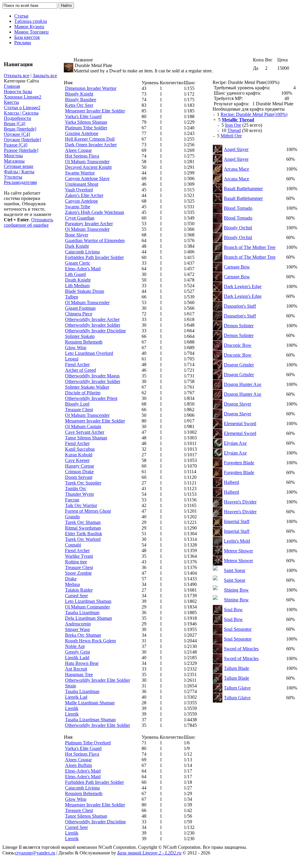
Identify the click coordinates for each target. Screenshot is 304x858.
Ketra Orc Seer (79, 105)
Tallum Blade (236, 668)
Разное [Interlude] (21, 150)
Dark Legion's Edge (243, 286)
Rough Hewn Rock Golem (90, 640)
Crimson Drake (79, 471)
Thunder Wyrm (79, 494)
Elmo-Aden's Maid (83, 268)
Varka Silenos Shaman (86, 122)
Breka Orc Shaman (83, 635)
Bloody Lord (77, 403)
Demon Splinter (239, 325)
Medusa (72, 584)
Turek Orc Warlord (83, 539)
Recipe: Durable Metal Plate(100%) (254, 114)
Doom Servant (78, 477)
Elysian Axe (235, 443)
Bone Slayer (76, 234)
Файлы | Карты (19, 171)
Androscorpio (78, 623)
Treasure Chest (79, 409)
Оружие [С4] (17, 134)
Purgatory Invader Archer (89, 223)
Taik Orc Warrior (81, 505)
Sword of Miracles (241, 648)
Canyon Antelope (81, 201)
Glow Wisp (75, 347)
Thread (234, 130)
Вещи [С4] (14, 123)
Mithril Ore (231, 135)
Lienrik (72, 713)
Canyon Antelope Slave (87, 178)
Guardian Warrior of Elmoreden (95, 240)
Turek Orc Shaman (83, 522)
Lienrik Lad (76, 697)
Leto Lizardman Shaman (88, 601)
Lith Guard (75, 274)
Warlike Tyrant (79, 556)
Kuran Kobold (78, 454)
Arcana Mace (236, 168)
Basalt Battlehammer (243, 188)
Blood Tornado (238, 208)
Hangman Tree (79, 674)
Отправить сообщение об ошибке (28, 222)
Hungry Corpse (79, 465)
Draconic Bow (237, 345)
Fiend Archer (77, 364)
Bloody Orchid (238, 227)
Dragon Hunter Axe (242, 384)
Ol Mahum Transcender (87, 161)
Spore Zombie (78, 573)
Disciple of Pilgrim (82, 392)
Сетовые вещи (18, 166)
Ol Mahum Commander (87, 606)
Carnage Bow (237, 266)
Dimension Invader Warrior (90, 88)
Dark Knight (77, 246)
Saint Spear (234, 570)
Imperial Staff (236, 521)
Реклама (22, 42)
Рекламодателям (20, 182)
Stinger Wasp (77, 629)
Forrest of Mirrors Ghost (88, 511)
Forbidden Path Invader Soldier (94, 257)
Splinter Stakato (80, 336)
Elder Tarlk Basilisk (83, 533)
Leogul (71, 358)
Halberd (231, 482)
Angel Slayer (236, 149)
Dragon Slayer (237, 403)
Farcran (72, 499)
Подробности (17, 118)
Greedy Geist (77, 651)
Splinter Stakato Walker (87, 387)
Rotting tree (76, 561)
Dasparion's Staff (240, 306)
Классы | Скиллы (21, 112)
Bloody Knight (79, 93)
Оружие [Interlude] (22, 139)
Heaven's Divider (240, 501)
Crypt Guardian (79, 217)
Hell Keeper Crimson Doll (90, 139)
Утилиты (13, 176)
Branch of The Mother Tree (250, 247)
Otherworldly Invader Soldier (92, 325)
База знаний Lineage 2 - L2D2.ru (149, 852)
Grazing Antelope (81, 133)
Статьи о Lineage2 (22, 107)
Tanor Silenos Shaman (86, 437)
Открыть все (16, 75)
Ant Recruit (76, 668)
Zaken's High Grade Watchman (94, 212)
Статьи (21, 15)
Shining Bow (236, 589)
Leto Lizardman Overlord (89, 353)
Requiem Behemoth (83, 341)
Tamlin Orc (75, 488)
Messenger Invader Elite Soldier (95, 110)
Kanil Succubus (80, 449)
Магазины (14, 160)
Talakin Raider (79, 589)
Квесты (11, 102)
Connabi (73, 544)
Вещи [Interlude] (20, 128)
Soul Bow (233, 609)
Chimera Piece (78, 313)
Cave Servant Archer (84, 432)
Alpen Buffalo (78, 765)
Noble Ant (75, 646)
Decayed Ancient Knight (88, 167)
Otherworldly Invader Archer (92, 319)
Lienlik (71, 708)
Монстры (13, 155)
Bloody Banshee (80, 99)
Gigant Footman (80, 308)
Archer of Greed (80, 370)
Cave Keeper (77, 460)
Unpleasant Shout (81, 184)
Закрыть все (45, 75)
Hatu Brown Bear (82, 663)
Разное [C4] (15, 144)
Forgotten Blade (239, 462)
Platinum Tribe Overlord (88, 742)
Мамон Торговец (31, 31)
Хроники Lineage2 (22, 96)
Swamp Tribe (77, 206)
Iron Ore (233, 125)
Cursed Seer (76, 595)
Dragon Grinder (239, 364)
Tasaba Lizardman (82, 612)
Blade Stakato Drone (84, 291)
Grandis (72, 516)
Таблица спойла (30, 21)
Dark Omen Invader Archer (91, 144)
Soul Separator (237, 629)
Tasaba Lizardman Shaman (90, 719)
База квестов (27, 37)
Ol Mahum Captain (83, 426)
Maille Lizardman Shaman (90, 702)
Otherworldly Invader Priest (91, 398)
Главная (12, 86)
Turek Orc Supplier (83, 482)
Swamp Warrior (80, 172)
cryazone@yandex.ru (35, 852)
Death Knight (78, 279)
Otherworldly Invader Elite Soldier (97, 680)
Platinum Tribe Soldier (86, 127)
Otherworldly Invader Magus (92, 375)
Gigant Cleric (77, 263)
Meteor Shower (238, 550)
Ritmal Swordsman (83, 527)
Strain (70, 685)
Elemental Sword (240, 423)
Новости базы (18, 91)
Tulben (71, 296)
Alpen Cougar (78, 150)
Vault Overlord (79, 189)
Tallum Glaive (237, 687)
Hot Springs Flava (82, 155)
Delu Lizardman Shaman (88, 618)
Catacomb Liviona (82, 251)
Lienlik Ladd (77, 657)
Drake (71, 578)
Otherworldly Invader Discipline (95, 330)
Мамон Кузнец (29, 26)
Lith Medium (77, 285)
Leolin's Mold (237, 541)
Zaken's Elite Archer (84, 195)
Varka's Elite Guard (83, 116)
